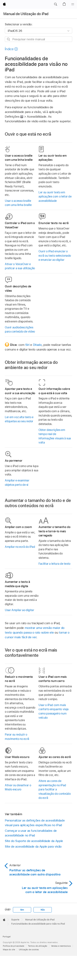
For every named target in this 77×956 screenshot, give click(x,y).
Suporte (15, 919)
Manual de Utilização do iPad (26, 14)
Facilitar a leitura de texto (54, 563)
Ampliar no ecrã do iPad (20, 546)
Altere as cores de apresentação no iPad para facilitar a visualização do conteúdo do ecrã (54, 789)
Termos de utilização (37, 946)
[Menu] (72, 4)
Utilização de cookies (29, 949)
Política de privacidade (13, 946)
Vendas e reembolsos (61, 946)
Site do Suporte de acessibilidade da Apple (34, 841)
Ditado (37, 345)
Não (43, 910)
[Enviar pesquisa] (9, 39)
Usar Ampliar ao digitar (19, 610)
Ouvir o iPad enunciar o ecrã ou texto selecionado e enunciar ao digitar (54, 255)
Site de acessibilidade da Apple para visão (33, 846)
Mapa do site (9, 949)
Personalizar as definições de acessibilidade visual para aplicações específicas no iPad (35, 823)
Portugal (7, 936)
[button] (55, 4)
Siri (27, 345)
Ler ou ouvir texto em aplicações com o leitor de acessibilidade (55, 196)
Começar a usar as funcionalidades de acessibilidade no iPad (31, 833)
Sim (22, 910)
